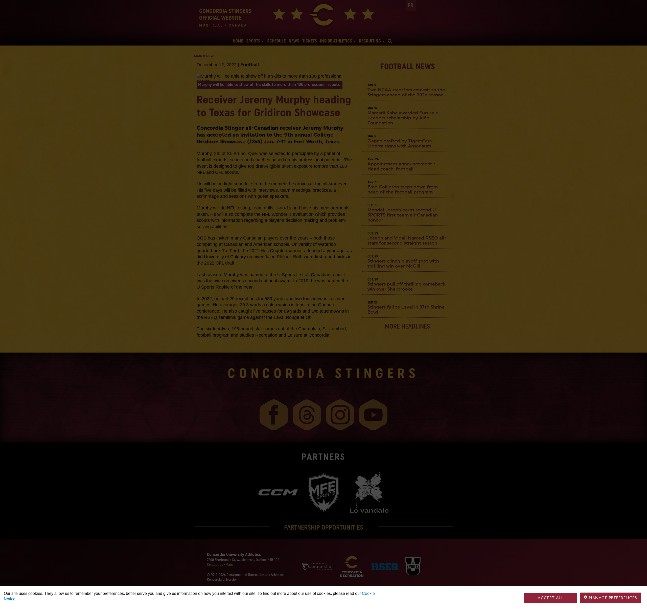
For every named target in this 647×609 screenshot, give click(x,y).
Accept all (551, 597)
